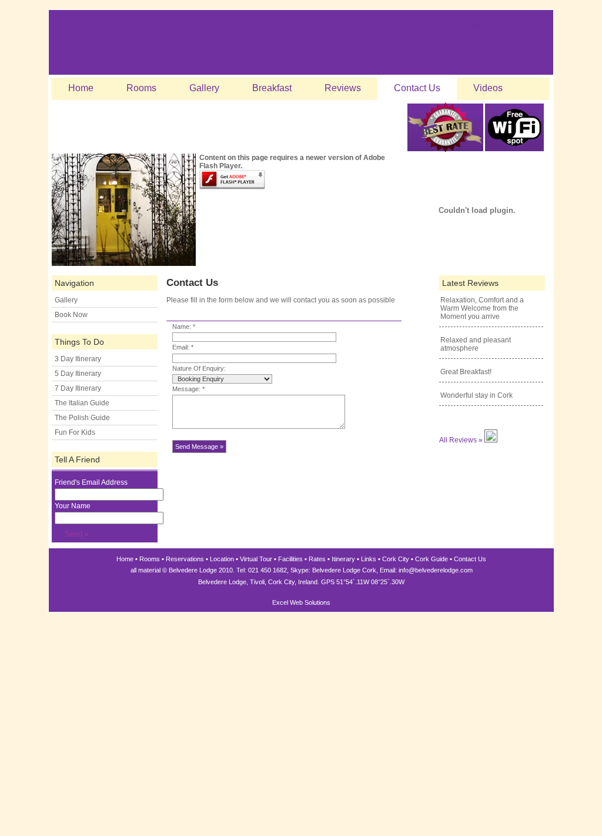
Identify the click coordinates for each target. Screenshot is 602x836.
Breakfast (272, 88)
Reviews (343, 88)
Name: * (183, 326)
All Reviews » (461, 440)
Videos (488, 88)
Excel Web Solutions (301, 602)
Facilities (290, 558)
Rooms (141, 88)
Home (80, 88)
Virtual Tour (256, 558)
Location (222, 558)
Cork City (395, 558)
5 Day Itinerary (78, 373)
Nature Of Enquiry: (199, 368)
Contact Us (417, 88)
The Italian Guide (82, 403)
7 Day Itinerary (78, 388)
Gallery (204, 88)
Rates (317, 558)
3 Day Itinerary (78, 359)
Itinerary (343, 558)
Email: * (182, 347)
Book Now (71, 315)
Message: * (188, 388)
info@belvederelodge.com (436, 570)
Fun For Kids (75, 432)
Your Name (73, 506)
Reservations (185, 558)
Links (368, 558)
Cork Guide (431, 558)
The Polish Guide (82, 418)
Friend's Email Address (91, 482)
